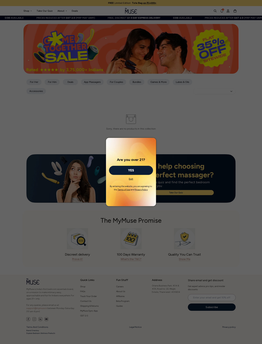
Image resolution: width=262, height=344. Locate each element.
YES (131, 170)
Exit (131, 178)
